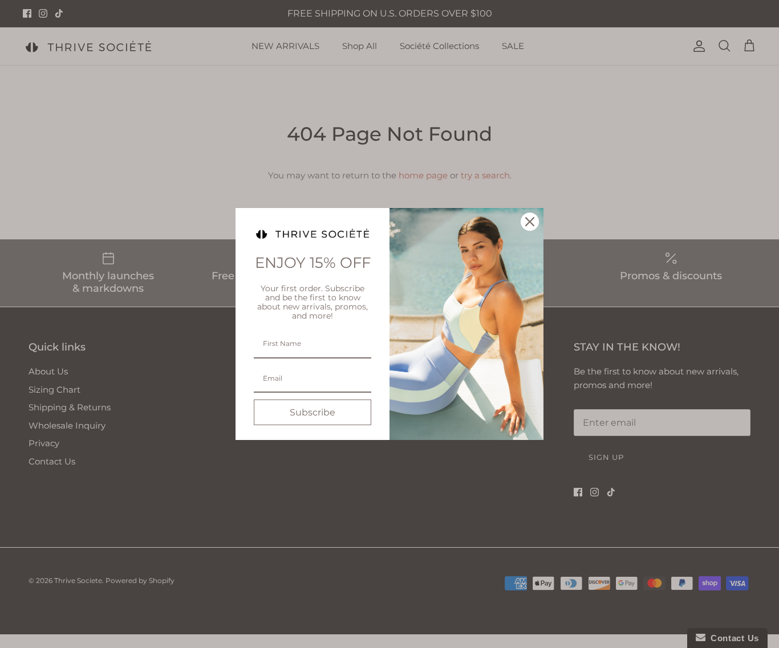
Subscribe (312, 412)
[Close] (529, 221)
